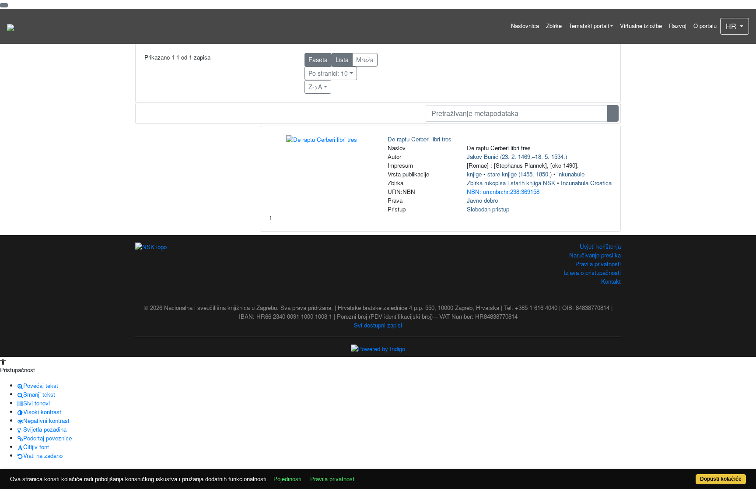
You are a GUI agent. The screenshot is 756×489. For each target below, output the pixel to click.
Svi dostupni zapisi (378, 325)
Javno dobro (482, 200)
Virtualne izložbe (641, 25)
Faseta (318, 59)
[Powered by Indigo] (378, 348)
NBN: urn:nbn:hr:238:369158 (503, 191)
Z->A (315, 86)
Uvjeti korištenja (600, 246)
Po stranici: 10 (328, 73)
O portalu (705, 25)
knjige (474, 174)
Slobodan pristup (488, 209)
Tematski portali (589, 25)
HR (732, 26)
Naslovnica (525, 25)
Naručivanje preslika (595, 255)
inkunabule (570, 174)
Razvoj (677, 25)
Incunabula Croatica (586, 183)
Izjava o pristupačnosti (592, 272)
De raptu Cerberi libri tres (420, 139)
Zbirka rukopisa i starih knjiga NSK (511, 183)
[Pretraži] (613, 113)
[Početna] (10, 26)
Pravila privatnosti (598, 264)
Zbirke (554, 25)
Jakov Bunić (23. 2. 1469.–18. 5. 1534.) (517, 156)
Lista (342, 59)
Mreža (365, 59)
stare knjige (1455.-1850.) (519, 174)
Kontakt (611, 281)
